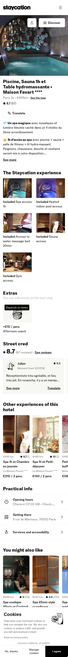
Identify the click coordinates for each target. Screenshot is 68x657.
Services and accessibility (31, 532)
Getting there (22, 515)
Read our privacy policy (16, 637)
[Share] (31, 22)
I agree (56, 651)
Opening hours (23, 499)
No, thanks (11, 651)
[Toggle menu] (60, 7)
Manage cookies (34, 651)
